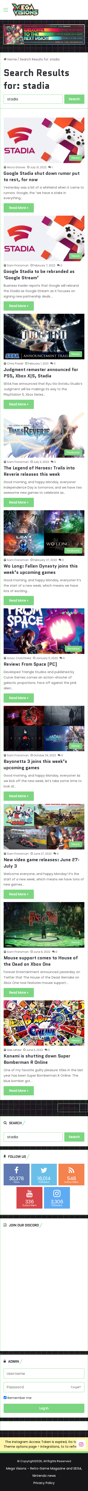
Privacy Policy (44, 1483)
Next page (69, 1108)
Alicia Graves (16, 167)
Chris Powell (15, 363)
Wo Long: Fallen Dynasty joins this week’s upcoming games (41, 569)
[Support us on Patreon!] (44, 34)
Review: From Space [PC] (30, 664)
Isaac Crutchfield (19, 658)
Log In (44, 1408)
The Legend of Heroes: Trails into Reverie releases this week (39, 471)
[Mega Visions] (25, 10)
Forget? (76, 1387)
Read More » (18, 207)
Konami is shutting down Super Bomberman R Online (37, 1059)
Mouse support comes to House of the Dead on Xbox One (41, 961)
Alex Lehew (14, 1050)
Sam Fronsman (18, 265)
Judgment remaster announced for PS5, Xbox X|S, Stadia (41, 372)
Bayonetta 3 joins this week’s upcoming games (35, 764)
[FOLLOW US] (81, 1444)
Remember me (19, 1398)
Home (12, 59)
